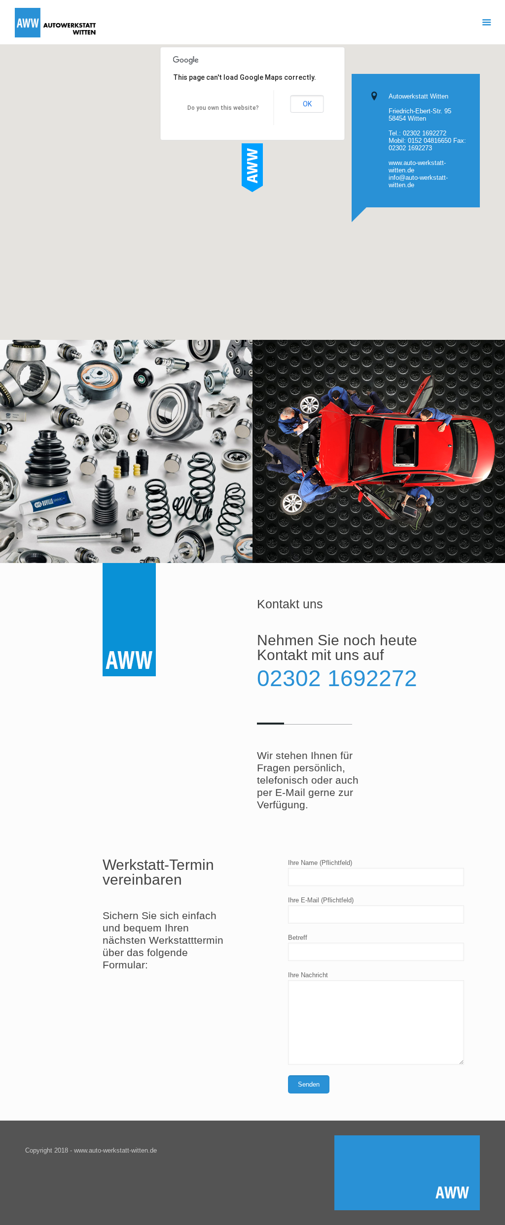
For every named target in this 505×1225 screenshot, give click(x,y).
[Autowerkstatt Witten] (56, 22)
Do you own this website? (223, 107)
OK (307, 104)
